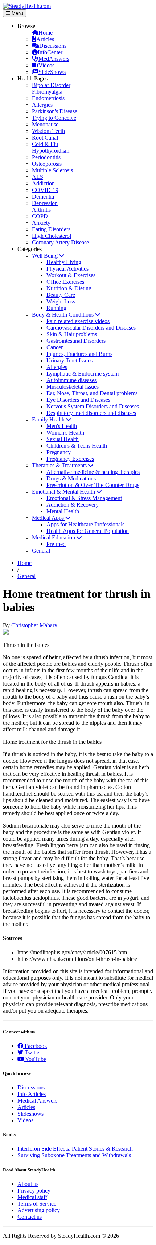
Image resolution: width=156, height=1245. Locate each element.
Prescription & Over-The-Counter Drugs (92, 485)
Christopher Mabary (34, 625)
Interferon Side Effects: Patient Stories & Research (75, 1149)
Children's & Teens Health (76, 446)
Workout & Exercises (70, 275)
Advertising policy (38, 1210)
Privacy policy (33, 1190)
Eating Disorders (51, 229)
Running (56, 308)
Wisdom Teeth (48, 131)
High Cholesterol (51, 236)
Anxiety (41, 223)
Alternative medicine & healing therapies (93, 472)
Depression (45, 203)
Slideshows (30, 1114)
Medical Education (54, 537)
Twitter (32, 1052)
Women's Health (65, 432)
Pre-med (56, 544)
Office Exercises (65, 282)
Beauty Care (60, 295)
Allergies (42, 105)
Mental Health (62, 511)
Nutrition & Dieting (68, 288)
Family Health (49, 419)
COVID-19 (45, 190)
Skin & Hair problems (71, 334)
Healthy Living (63, 262)
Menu (16, 13)
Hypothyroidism (50, 151)
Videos (46, 65)
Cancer (54, 347)
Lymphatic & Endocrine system (82, 373)
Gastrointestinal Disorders (76, 341)
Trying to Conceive (54, 118)
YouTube (35, 1059)
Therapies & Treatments (60, 465)
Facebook (35, 1046)
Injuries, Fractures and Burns (79, 354)
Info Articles (31, 1094)
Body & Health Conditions (63, 314)
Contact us (29, 1217)
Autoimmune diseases (71, 380)
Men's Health (61, 426)
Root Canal (45, 137)
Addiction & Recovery (72, 505)
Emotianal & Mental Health (64, 491)
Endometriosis (48, 98)
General (41, 550)
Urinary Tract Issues (69, 360)
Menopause (45, 124)
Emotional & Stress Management (84, 498)
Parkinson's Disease (54, 111)
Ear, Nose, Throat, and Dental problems (91, 393)
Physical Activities (67, 269)
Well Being (45, 255)
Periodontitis (46, 157)
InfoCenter (50, 52)
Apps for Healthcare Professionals (85, 524)
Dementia (43, 196)
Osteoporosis (47, 164)
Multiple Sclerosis (52, 170)
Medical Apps (48, 518)
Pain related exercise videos (78, 321)
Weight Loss (60, 301)
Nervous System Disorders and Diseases (92, 406)
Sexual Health (62, 439)
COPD (40, 216)
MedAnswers (53, 59)
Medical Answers (37, 1100)
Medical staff (32, 1197)
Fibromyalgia (47, 92)
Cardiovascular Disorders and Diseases (91, 328)
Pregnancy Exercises (70, 459)
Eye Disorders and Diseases (78, 400)
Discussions (52, 46)
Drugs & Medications (71, 478)
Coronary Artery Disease (60, 242)
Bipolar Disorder (51, 85)
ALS (37, 177)
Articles (45, 39)
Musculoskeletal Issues (72, 387)
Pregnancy (58, 452)
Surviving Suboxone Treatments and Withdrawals (74, 1155)
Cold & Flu (45, 144)
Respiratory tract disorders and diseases (91, 413)
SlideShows (52, 72)
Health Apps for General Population (87, 531)
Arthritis (41, 210)
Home (45, 33)
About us (27, 1184)
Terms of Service (36, 1204)
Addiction (43, 183)
